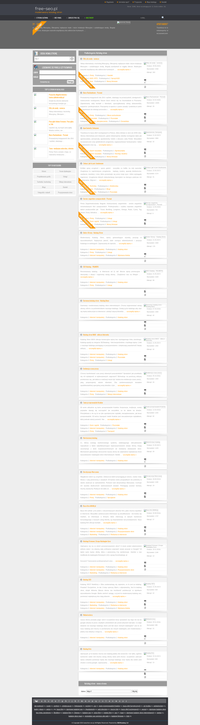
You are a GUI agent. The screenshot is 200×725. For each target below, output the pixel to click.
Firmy (92, 252)
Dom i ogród (94, 425)
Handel (65, 187)
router (48, 706)
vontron (56, 706)
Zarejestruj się (73, 18)
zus (95, 706)
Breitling (57, 713)
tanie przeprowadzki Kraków (109, 706)
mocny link (114, 709)
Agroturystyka (120, 151)
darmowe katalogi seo (74, 709)
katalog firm (67, 713)
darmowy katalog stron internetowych (140, 713)
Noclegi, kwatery (121, 154)
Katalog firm (87, 649)
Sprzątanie (111, 498)
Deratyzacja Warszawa (91, 472)
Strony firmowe (112, 81)
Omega (77, 713)
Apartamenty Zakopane (82, 24)
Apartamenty (90, 709)
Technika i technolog (44, 182)
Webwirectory (88, 615)
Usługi (65, 176)
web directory (103, 709)
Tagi (36, 700)
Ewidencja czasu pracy (91, 368)
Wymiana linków (124, 255)
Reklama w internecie (119, 535)
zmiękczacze (67, 706)
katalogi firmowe (117, 716)
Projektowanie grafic (44, 176)
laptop (159, 713)
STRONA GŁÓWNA (42, 18)
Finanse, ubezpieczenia (98, 121)
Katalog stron (123, 249)
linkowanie (78, 706)
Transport (110, 431)
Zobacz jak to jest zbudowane (93, 163)
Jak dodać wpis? (124, 2)
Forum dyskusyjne (65, 171)
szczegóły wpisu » (124, 70)
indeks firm (108, 713)
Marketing (93, 535)
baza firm (60, 709)
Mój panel (58, 18)
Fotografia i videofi (44, 192)
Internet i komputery (97, 249)
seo (116, 713)
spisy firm (97, 713)
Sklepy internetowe (65, 182)
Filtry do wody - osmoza (57, 108)
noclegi (88, 706)
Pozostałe (114, 118)
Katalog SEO (87, 579)
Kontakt (164, 2)
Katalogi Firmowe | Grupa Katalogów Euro (97, 541)
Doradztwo (125, 121)
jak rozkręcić (39, 706)
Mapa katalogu (151, 2)
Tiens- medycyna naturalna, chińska (61, 148)
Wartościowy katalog (90, 438)
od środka (147, 706)
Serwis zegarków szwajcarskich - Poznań (97, 198)
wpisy (48, 709)
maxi (122, 713)
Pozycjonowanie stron (65, 192)
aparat (144, 709)
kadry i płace (39, 709)
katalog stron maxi (75, 716)
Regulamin (110, 2)
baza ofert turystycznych (132, 706)
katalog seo (86, 713)
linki (127, 716)
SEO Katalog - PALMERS (91, 266)
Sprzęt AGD (115, 78)
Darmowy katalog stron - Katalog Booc (96, 300)
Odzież (44, 171)
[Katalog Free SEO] (51, 2)
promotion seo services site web (97, 716)
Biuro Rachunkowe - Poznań (58, 135)
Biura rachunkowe (114, 115)
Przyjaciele (138, 2)
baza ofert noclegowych (130, 709)
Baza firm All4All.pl (89, 506)
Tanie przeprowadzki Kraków (93, 402)
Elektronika (114, 186)
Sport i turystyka (95, 151)
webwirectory (158, 706)
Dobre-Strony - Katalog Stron (93, 232)
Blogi (44, 187)
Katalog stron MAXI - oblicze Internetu (96, 334)
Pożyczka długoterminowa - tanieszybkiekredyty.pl (58, 96)
